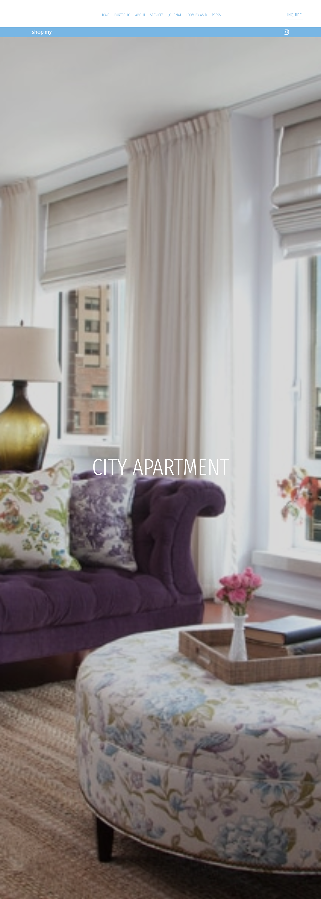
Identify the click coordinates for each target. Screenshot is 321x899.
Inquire (294, 15)
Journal (174, 15)
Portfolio (122, 15)
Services (157, 15)
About (140, 15)
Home (105, 15)
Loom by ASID (196, 15)
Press (216, 15)
